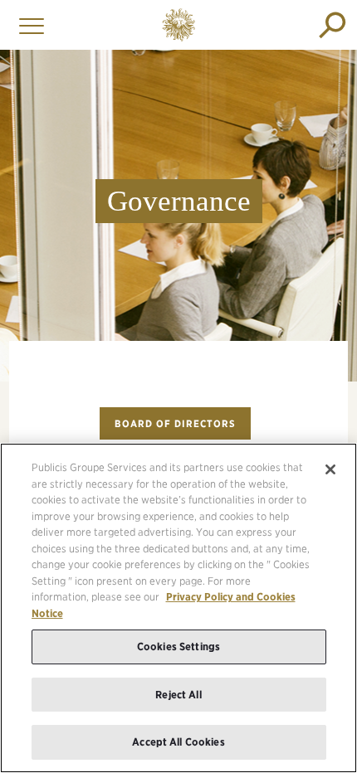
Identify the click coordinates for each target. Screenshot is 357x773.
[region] (178, 608)
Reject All (178, 694)
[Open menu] (27, 25)
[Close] (330, 469)
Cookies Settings (178, 646)
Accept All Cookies (178, 742)
